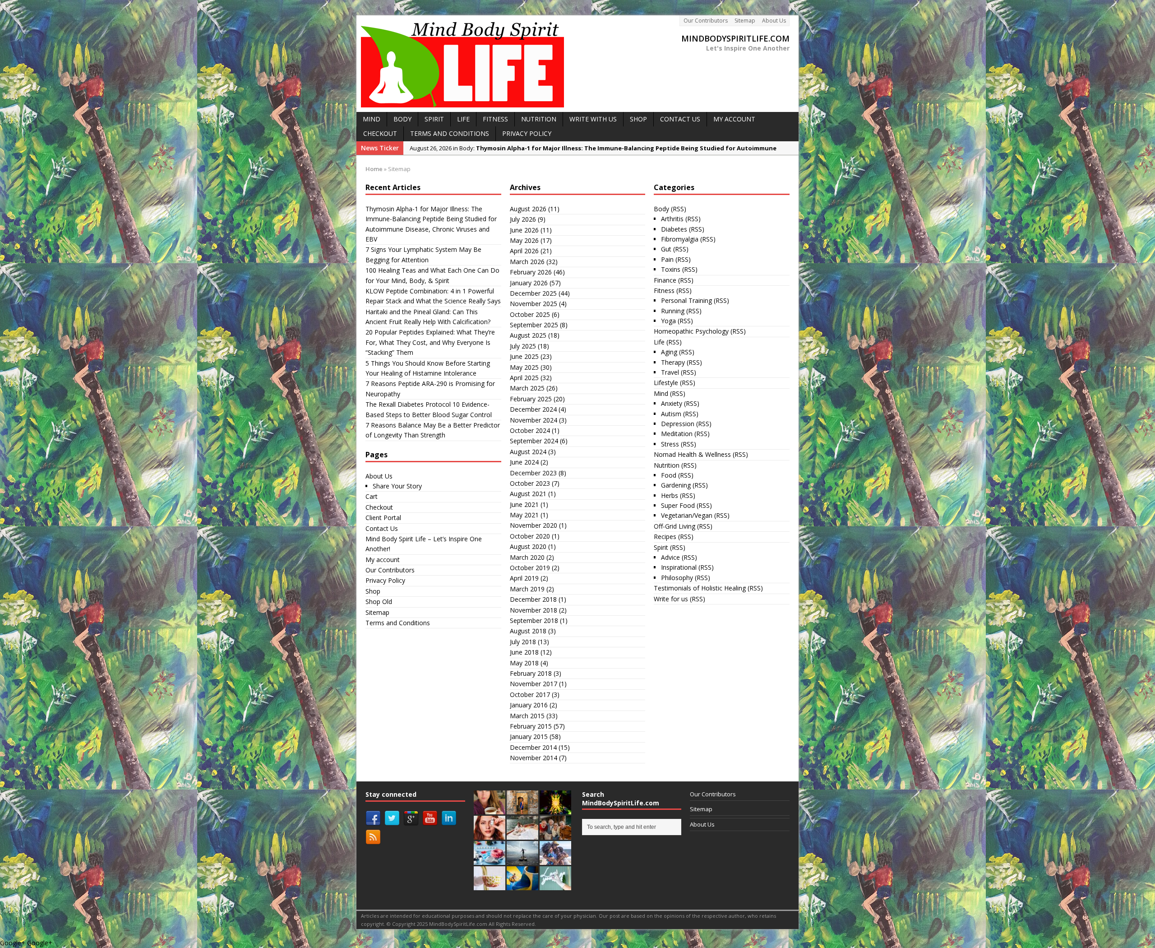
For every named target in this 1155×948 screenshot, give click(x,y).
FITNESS (495, 119)
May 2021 (524, 515)
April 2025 (524, 377)
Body (661, 208)
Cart (371, 496)
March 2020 (527, 557)
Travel (670, 372)
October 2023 (530, 483)
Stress (670, 444)
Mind (661, 393)
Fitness (664, 290)
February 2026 (531, 272)
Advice (670, 557)
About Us (774, 20)
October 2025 (530, 314)
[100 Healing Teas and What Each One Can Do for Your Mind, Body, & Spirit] (489, 810)
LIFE (463, 119)
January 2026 (529, 283)
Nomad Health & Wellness (692, 454)
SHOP (638, 119)
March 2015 (527, 715)
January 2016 (529, 705)
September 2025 (534, 325)
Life (659, 342)
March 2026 (527, 261)
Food (668, 475)
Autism (671, 413)
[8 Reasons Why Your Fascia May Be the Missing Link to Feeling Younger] (555, 860)
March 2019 (527, 589)
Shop (372, 591)
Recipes (665, 536)
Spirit (661, 547)
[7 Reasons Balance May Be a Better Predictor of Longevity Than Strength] (522, 860)
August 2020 (528, 546)
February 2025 (531, 399)
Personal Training (686, 300)
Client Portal (383, 517)
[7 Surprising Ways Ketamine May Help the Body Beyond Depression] (555, 886)
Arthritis (672, 218)
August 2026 (528, 208)
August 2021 (528, 493)
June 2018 (524, 652)
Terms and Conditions (449, 133)
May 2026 (524, 240)
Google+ (12, 943)
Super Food (678, 505)
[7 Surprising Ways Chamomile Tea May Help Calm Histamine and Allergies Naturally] (489, 886)
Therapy (673, 362)
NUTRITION (538, 119)
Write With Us (593, 119)
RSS (678, 208)
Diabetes (674, 229)
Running (672, 311)
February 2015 (531, 726)
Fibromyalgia (679, 239)
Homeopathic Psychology (691, 331)
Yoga (668, 320)
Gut (666, 249)
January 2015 (529, 736)
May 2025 (524, 367)
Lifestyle (666, 382)
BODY (402, 119)
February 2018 (531, 673)
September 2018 (534, 620)
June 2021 (524, 504)
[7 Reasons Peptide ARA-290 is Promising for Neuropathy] (555, 835)
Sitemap (745, 20)
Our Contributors (706, 20)
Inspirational (679, 567)
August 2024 (528, 451)
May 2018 (524, 663)
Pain (667, 259)
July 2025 (523, 346)
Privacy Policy (526, 133)
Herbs (669, 495)
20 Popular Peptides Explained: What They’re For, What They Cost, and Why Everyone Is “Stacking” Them (430, 342)
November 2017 (533, 683)
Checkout (380, 133)
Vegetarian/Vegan (686, 515)
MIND (371, 119)
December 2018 (533, 599)
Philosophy (677, 577)
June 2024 (524, 462)
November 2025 (533, 303)
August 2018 (528, 631)
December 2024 (533, 409)
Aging (669, 352)
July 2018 (523, 641)
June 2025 (524, 356)
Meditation (677, 433)
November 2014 (533, 757)
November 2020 (533, 525)
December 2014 (533, 747)
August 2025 (528, 335)
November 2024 (533, 420)
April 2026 (524, 250)
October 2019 (530, 567)
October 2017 (530, 694)
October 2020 (530, 536)
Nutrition (666, 465)
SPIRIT (434, 119)
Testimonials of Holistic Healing (700, 588)
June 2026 (524, 230)
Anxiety (671, 403)
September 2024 (534, 441)
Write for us (671, 599)
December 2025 (533, 293)
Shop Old (378, 601)
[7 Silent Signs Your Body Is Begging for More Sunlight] (522, 886)
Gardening (676, 485)
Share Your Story (397, 486)
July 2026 (523, 219)
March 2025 (527, 388)
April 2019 (524, 578)
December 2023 (533, 473)
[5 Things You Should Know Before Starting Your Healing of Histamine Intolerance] (522, 835)
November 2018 (533, 610)
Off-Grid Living (674, 526)
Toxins (670, 269)
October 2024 (530, 430)
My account (734, 119)
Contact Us (680, 119)
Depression (677, 423)
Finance (665, 280)
